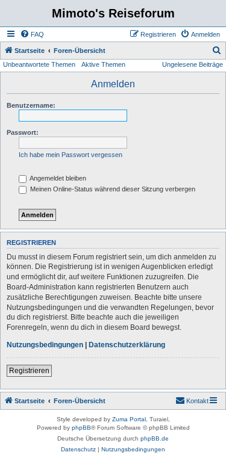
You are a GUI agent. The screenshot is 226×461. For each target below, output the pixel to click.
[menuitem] (32, 34)
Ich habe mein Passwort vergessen (70, 154)
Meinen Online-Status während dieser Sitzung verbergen (111, 189)
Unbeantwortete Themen (39, 64)
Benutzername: (31, 105)
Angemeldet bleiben (57, 178)
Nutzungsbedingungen (45, 345)
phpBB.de (154, 438)
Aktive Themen (103, 64)
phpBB (81, 427)
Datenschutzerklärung (127, 345)
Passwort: (23, 132)
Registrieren (29, 371)
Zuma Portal (129, 419)
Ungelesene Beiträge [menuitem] (192, 64)
